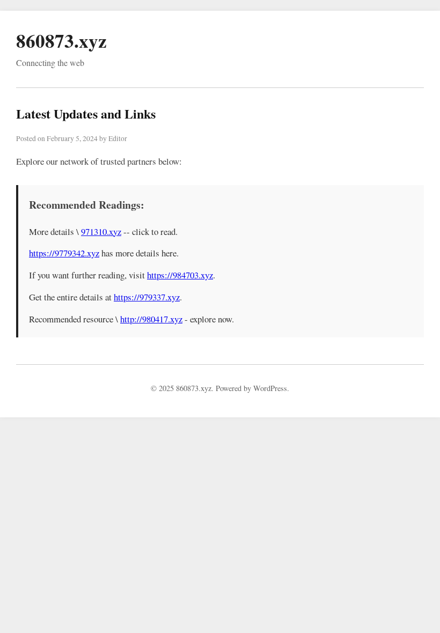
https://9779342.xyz (64, 253)
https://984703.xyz (180, 275)
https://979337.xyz (147, 297)
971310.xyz (101, 231)
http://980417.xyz (151, 319)
